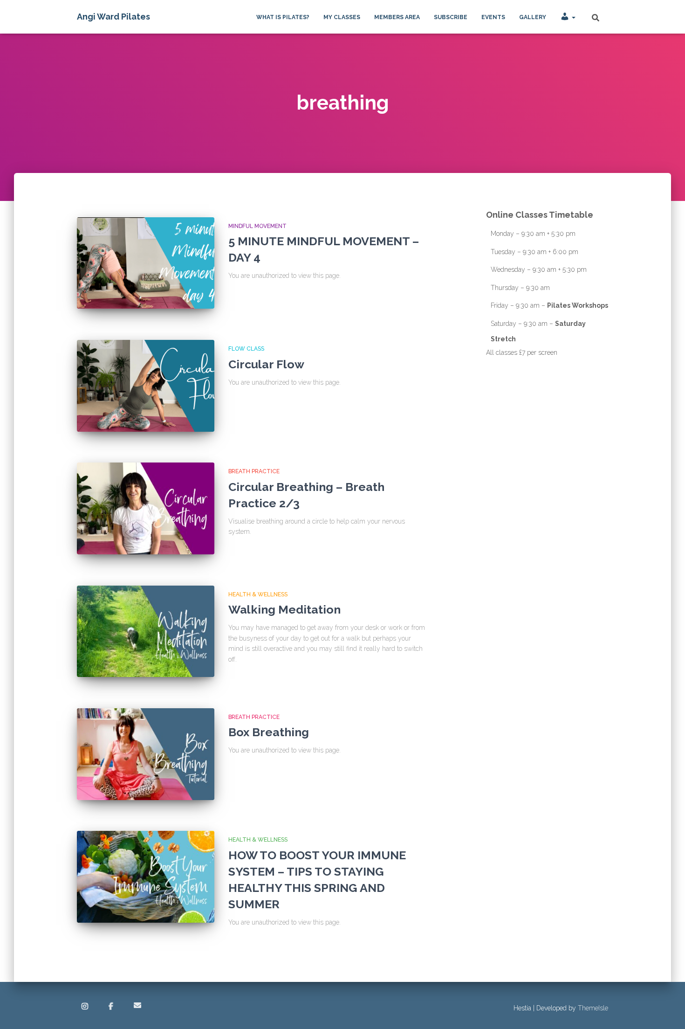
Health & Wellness (258, 594)
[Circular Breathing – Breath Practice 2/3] (145, 508)
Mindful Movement (257, 226)
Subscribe (450, 17)
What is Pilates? (282, 17)
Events (493, 17)
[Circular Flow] (145, 386)
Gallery (532, 17)
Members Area (397, 17)
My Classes (341, 17)
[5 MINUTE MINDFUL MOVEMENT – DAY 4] (145, 263)
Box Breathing (268, 732)
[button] (573, 17)
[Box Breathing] (145, 754)
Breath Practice (254, 471)
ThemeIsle (593, 1008)
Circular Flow (266, 364)
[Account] (567, 17)
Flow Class (246, 348)
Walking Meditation (284, 609)
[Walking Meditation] (145, 631)
